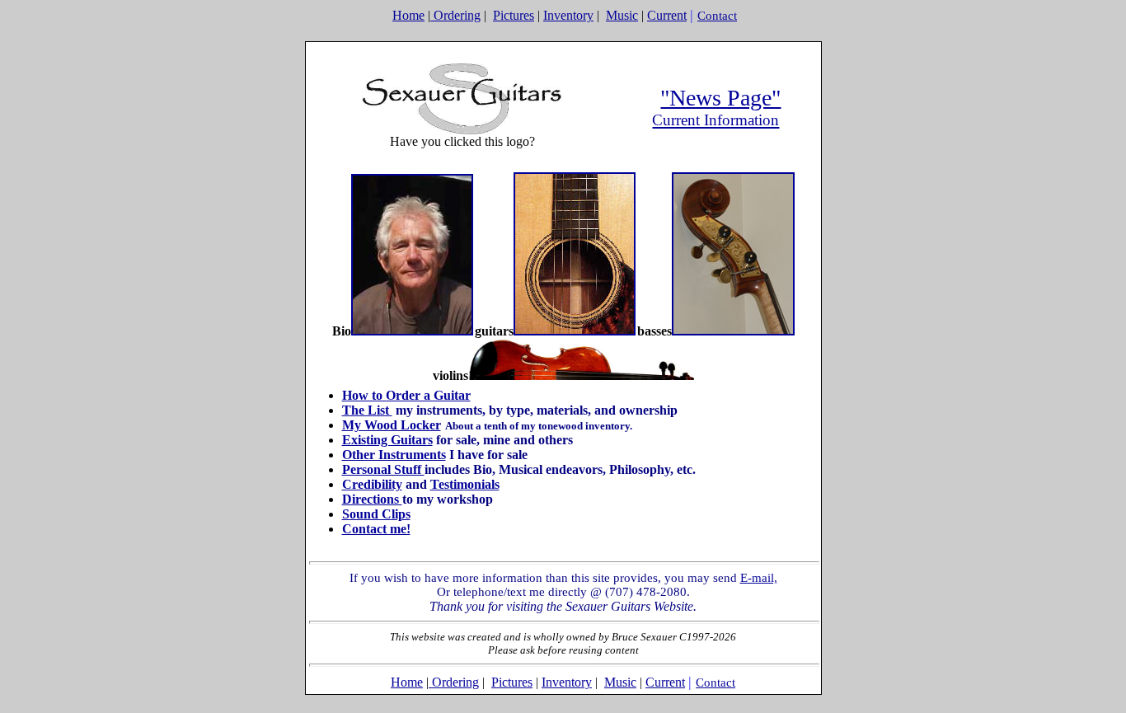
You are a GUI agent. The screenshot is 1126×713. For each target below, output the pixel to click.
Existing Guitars (387, 440)
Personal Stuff (383, 469)
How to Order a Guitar (406, 395)
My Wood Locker (391, 425)
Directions (372, 499)
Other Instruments (394, 455)
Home (408, 15)
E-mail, (758, 577)
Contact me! (376, 529)
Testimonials (465, 484)
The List (367, 410)
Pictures (513, 15)
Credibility (372, 484)
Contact (717, 15)
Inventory (568, 15)
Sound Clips (376, 514)
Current (667, 15)
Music (622, 15)
